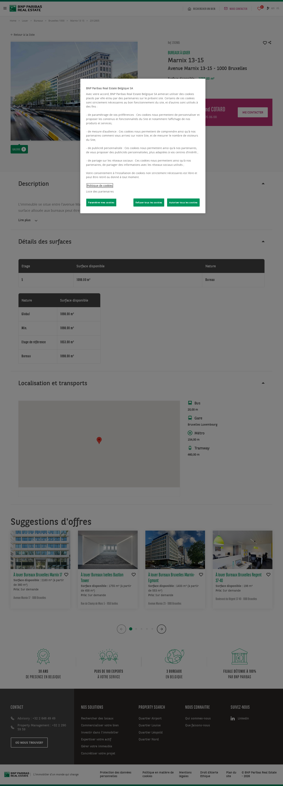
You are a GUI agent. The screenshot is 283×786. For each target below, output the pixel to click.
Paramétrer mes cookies (101, 202)
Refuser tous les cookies (149, 202)
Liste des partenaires (100, 191)
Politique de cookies (100, 185)
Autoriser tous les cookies (183, 202)
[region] (142, 146)
